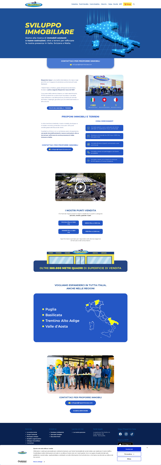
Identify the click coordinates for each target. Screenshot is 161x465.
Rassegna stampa (32, 436)
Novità (115, 4)
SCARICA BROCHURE (80, 411)
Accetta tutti (129, 449)
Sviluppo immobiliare (33, 441)
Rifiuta (129, 459)
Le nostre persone (79, 432)
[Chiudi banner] (146, 447)
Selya (110, 4)
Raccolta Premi (55, 436)
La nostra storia (32, 432)
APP (120, 4)
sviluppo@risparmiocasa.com (82, 64)
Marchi (103, 4)
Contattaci (30, 443)
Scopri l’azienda (32, 434)
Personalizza (128, 454)
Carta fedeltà (94, 4)
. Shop (128, 4)
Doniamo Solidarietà (57, 432)
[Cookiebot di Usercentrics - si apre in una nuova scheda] (22, 461)
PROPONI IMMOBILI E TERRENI (60, 108)
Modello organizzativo (34, 439)
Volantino (74, 4)
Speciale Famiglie (56, 434)
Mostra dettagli (37, 461)
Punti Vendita (83, 4)
